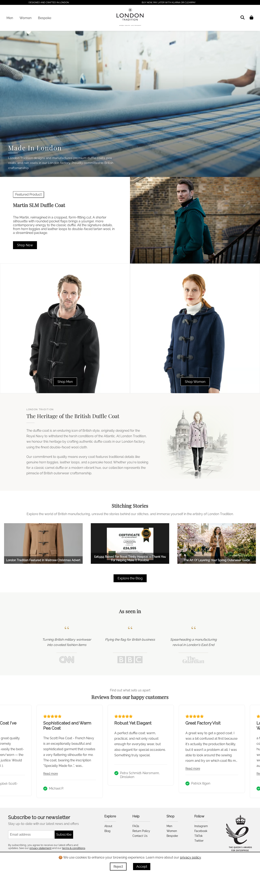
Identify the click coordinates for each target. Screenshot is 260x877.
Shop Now (25, 245)
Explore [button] (110, 816)
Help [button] (136, 816)
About (108, 826)
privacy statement (40, 848)
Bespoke (44, 18)
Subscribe (64, 834)
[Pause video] (250, 167)
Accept (141, 866)
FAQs (135, 826)
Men (9, 18)
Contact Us (139, 835)
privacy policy (190, 857)
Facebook (200, 831)
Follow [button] (199, 816)
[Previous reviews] (8, 751)
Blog (107, 831)
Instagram (201, 826)
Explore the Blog (130, 578)
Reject (118, 866)
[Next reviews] (251, 751)
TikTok (198, 835)
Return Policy (141, 831)
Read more (46, 773)
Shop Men (65, 382)
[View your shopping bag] (251, 17)
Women (25, 18)
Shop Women (195, 382)
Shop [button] (170, 816)
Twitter (199, 840)
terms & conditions (73, 848)
